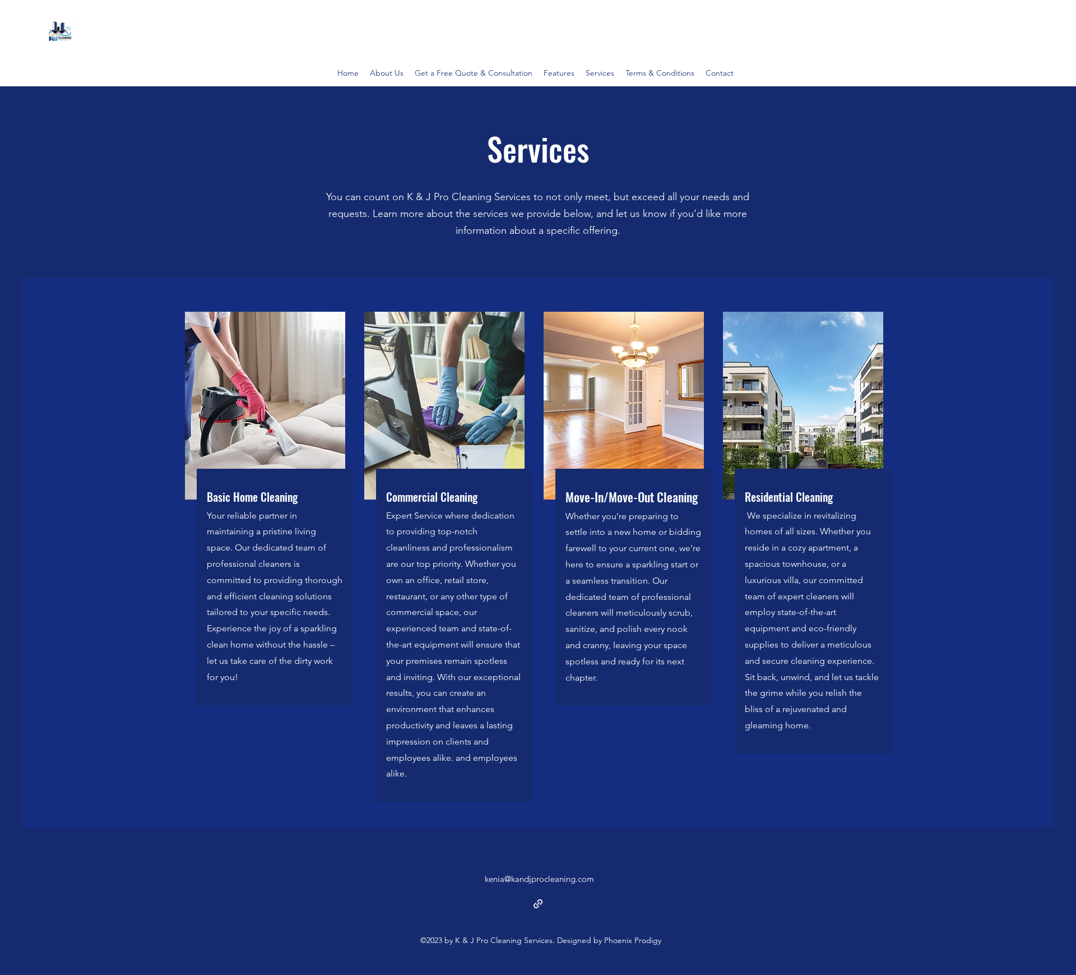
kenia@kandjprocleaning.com (539, 879)
